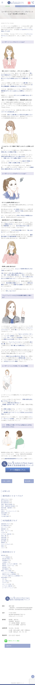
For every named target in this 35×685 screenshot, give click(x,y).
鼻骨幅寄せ (5, 560)
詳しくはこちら (10, 290)
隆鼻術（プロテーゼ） (8, 565)
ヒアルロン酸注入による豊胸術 (11, 575)
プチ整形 (3, 514)
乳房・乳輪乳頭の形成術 (8, 506)
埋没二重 (3, 535)
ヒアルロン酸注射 (6, 534)
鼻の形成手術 (5, 502)
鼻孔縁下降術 (6, 558)
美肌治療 (3, 537)
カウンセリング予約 (25, 6)
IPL (3, 579)
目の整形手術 (5, 525)
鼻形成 (3, 555)
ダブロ (4, 582)
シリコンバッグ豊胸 (8, 572)
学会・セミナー (5, 530)
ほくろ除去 (5, 581)
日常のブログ (5, 499)
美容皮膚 (3, 539)
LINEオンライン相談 (13, 640)
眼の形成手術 (5, 501)
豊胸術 (3, 542)
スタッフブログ (5, 544)
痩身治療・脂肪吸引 (7, 507)
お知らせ (6, 491)
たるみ (3, 532)
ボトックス (4, 527)
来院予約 (8, 645)
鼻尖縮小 (4, 567)
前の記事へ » (29, 481)
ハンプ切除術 (6, 557)
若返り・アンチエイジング (8, 511)
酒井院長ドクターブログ (13, 496)
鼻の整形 (3, 541)
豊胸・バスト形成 (6, 570)
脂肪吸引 (3, 529)
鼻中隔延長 (5, 569)
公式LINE (7, 6)
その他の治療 (5, 516)
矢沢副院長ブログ (10, 521)
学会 (2, 509)
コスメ (3, 547)
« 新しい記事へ (6, 481)
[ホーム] (15, 2)
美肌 (2, 546)
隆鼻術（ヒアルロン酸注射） (10, 564)
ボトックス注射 (6, 584)
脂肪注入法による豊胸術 (9, 574)
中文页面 (29, 3)
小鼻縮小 (4, 562)
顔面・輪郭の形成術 (7, 504)
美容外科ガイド (9, 552)
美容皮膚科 (4, 513)
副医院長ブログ (5, 524)
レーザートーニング (8, 587)
